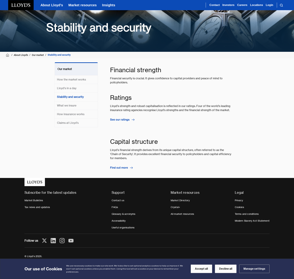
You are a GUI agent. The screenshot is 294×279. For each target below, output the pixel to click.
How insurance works (70, 114)
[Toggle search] (281, 5)
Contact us (118, 200)
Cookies (239, 207)
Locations (256, 5)
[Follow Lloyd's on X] (44, 240)
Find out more (119, 167)
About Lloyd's (51, 5)
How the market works (71, 79)
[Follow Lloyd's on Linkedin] (53, 240)
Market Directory (180, 200)
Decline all (225, 268)
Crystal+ (175, 207)
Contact (214, 5)
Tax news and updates (37, 207)
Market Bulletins (33, 200)
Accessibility (119, 220)
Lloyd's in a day (66, 88)
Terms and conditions (247, 213)
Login (269, 5)
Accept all (201, 268)
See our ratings (120, 119)
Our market (38, 55)
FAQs (115, 207)
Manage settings (254, 268)
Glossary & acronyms (123, 213)
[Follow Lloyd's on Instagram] (62, 240)
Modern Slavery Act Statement (252, 220)
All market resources (182, 213)
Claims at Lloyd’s (68, 123)
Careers (242, 5)
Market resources (82, 5)
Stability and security (70, 97)
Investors (228, 5)
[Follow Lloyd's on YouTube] (71, 240)
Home (8, 55)
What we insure (66, 105)
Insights (108, 5)
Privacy (239, 200)
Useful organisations (123, 227)
